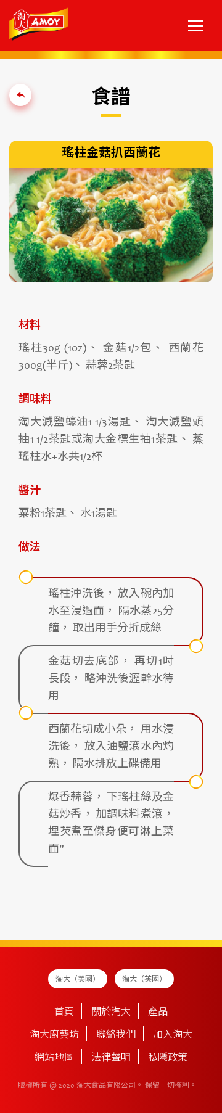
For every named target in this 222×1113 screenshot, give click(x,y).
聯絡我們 (116, 1035)
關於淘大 (111, 1012)
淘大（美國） (78, 980)
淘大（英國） (144, 980)
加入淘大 (172, 1035)
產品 (158, 1012)
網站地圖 (54, 1058)
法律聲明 (111, 1058)
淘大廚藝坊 (54, 1035)
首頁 (64, 1012)
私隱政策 (167, 1058)
